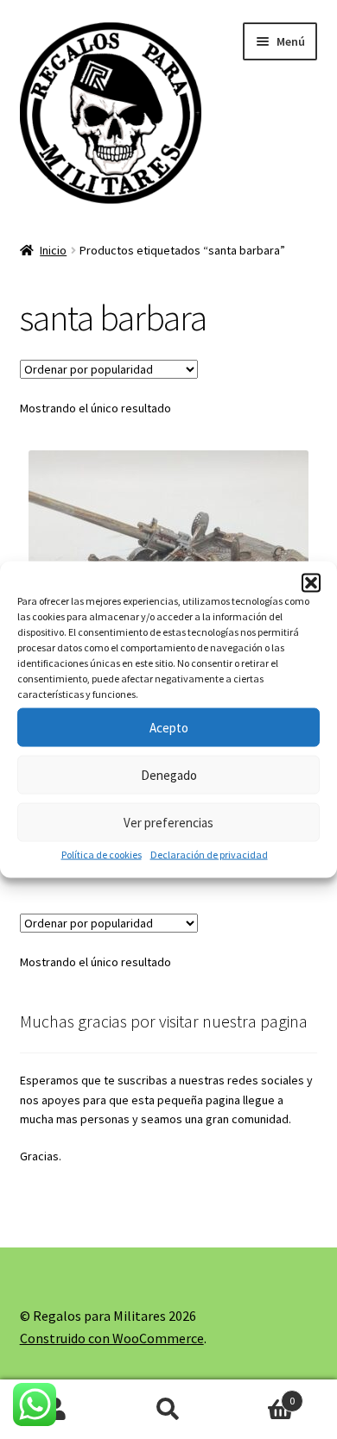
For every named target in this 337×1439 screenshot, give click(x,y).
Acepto (168, 727)
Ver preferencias (168, 822)
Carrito (260, 1394)
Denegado (169, 774)
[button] (311, 583)
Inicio (53, 250)
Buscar (168, 1409)
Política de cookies (101, 854)
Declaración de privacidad (209, 854)
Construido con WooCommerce (112, 1338)
